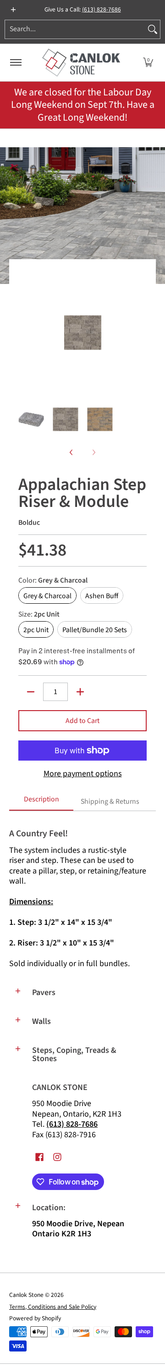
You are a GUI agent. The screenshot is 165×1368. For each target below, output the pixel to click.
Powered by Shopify (35, 1318)
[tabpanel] (82, 895)
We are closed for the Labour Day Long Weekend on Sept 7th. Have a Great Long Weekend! (82, 105)
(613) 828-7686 (101, 9)
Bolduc (29, 522)
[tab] (41, 802)
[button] (148, 62)
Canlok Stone (26, 1294)
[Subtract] (30, 692)
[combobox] (75, 29)
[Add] (80, 692)
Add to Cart (82, 721)
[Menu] (15, 62)
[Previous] (25, 333)
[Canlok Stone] (81, 63)
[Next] (140, 333)
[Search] (152, 29)
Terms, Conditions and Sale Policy (52, 1306)
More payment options (83, 774)
